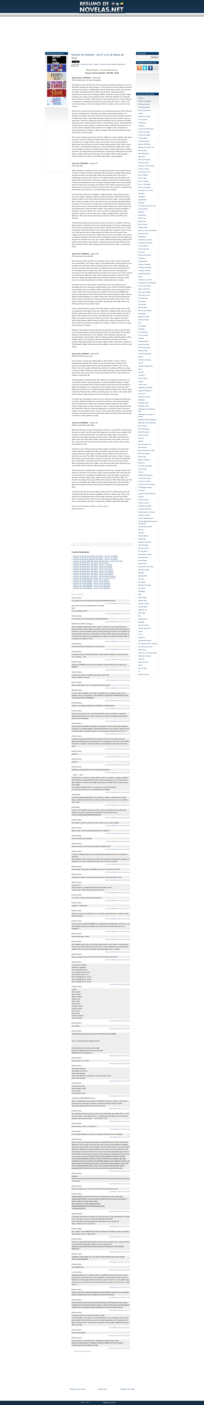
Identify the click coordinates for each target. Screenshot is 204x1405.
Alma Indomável (143, 153)
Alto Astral (141, 156)
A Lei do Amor (143, 119)
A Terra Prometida (144, 135)
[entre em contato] (156, 70)
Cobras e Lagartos (144, 264)
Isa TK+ (140, 363)
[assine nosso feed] (139, 70)
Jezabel (140, 372)
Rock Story (142, 588)
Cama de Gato (143, 233)
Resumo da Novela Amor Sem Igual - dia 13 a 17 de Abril (93, 564)
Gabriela (141, 338)
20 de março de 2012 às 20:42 (119, 1335)
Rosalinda (141, 591)
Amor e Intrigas (143, 181)
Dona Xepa (142, 301)
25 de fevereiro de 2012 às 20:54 (117, 749)
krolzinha (75, 1272)
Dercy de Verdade (144, 292)
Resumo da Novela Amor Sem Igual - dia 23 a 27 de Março (93, 569)
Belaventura (142, 221)
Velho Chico (142, 650)
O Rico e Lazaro (143, 503)
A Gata (140, 113)
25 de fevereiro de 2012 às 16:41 (117, 649)
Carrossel (141, 252)
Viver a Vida (142, 668)
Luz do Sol (141, 393)
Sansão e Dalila (143, 603)
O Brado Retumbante (145, 475)
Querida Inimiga (143, 570)
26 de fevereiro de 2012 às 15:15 (117, 792)
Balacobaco (142, 215)
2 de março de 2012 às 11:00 (119, 1137)
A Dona (140, 98)
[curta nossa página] (150, 70)
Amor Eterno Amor (144, 172)
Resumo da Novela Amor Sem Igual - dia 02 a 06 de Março (93, 575)
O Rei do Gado (143, 500)
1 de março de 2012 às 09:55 (119, 1055)
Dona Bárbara (143, 298)
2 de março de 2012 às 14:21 (119, 1211)
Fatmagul (141, 329)
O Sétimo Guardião (144, 506)
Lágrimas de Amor (144, 397)
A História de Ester (144, 116)
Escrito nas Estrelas (145, 310)
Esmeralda (141, 313)
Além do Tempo (143, 163)
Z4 (139, 671)
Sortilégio (141, 622)
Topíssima (141, 637)
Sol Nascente (142, 619)
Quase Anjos (142, 563)
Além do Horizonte (144, 159)
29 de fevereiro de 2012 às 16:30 (117, 931)
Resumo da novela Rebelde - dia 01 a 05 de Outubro (91, 581)
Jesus (140, 369)
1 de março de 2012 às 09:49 (119, 984)
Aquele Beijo (142, 199)
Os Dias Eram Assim (145, 526)
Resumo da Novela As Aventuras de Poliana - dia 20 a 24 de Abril (96, 556)
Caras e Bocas (143, 246)
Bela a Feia (142, 218)
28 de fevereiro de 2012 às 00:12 (117, 872)
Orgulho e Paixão (144, 515)
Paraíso (140, 530)
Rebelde (96, 64)
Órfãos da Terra (143, 674)
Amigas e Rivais (143, 169)
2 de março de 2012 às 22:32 (119, 1297)
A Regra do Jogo (143, 132)
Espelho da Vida (143, 317)
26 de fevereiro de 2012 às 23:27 (117, 833)
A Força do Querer (144, 110)
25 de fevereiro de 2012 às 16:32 (117, 641)
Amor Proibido (143, 175)
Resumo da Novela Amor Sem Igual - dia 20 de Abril (91, 563)
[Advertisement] (102, 37)
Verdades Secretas (144, 656)
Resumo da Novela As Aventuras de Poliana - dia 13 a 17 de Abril (96, 558)
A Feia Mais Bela (143, 107)
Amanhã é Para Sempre (146, 166)
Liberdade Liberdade (145, 387)
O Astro (140, 472)
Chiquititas (141, 258)
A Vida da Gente (143, 141)
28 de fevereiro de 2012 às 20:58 (117, 918)
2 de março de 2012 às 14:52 (119, 1252)
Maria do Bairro (143, 435)
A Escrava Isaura (144, 104)
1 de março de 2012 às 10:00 (119, 1081)
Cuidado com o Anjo (145, 280)
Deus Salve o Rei (144, 295)
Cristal (140, 276)
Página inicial (102, 1389)
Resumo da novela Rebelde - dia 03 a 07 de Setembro (92, 588)
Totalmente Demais (144, 640)
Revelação (141, 582)
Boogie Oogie (142, 227)
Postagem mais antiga (127, 1389)
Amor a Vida (142, 178)
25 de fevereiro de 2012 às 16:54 (117, 659)
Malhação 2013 (143, 403)
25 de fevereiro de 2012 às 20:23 (117, 700)
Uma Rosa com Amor (145, 647)
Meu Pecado (142, 447)
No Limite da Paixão (145, 466)
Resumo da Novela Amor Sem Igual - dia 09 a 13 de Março (93, 573)
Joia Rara (141, 375)
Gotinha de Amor (144, 344)
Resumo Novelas (105, 64)
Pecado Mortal (143, 536)
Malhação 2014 (143, 406)
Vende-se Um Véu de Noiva (147, 653)
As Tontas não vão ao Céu (147, 206)
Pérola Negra (142, 560)
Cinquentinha (142, 261)
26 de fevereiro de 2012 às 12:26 (117, 772)
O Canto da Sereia (144, 478)
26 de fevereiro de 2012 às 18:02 (117, 817)
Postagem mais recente (77, 1389)
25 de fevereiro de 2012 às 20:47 (117, 721)
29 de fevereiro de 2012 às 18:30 (117, 952)
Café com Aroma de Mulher (147, 230)
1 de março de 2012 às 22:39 (119, 1129)
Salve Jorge (142, 597)
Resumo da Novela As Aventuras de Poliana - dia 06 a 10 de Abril (96, 559)
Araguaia (141, 203)
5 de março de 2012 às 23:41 (119, 1310)
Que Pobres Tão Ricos (146, 566)
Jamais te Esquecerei (145, 366)
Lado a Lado (142, 384)
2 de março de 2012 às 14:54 (119, 1262)
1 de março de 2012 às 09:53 (119, 1021)
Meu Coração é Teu (145, 444)
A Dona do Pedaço (144, 101)
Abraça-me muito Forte (146, 147)
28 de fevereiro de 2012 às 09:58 (117, 880)
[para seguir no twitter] (144, 70)
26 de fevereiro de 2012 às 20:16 (117, 825)
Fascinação (142, 326)
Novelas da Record (86, 64)
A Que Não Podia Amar (146, 129)
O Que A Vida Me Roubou (147, 493)
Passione (141, 533)
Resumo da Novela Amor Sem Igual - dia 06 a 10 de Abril (93, 566)
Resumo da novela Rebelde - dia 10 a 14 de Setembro (92, 586)
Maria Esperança (144, 429)
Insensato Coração (144, 360)
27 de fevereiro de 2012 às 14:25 (117, 841)
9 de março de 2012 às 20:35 (119, 1327)
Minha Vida (142, 456)
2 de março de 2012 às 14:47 (119, 1236)
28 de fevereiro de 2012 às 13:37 (117, 900)
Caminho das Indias (145, 240)
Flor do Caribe (143, 335)
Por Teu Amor (142, 551)
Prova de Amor (143, 557)
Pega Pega (142, 539)
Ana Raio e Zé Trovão (145, 190)
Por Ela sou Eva (143, 548)
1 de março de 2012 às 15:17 (119, 1108)
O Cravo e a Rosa (144, 481)
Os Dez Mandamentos (145, 518)
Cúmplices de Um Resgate (147, 283)
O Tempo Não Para (144, 509)
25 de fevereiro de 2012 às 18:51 (117, 688)
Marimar (141, 438)
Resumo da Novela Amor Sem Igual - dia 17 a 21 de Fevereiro (95, 578)
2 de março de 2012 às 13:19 (119, 1183)
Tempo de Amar (143, 625)
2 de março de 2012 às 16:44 (119, 1287)
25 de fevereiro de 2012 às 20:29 (117, 708)
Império (140, 357)
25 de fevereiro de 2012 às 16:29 (117, 621)
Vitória (140, 665)
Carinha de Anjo (143, 249)
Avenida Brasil (143, 209)
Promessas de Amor (145, 554)
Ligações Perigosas (144, 390)
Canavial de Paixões (145, 243)
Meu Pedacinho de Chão (146, 450)
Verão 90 (141, 659)
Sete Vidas (141, 613)
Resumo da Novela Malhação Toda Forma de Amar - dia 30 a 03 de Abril (98, 561)
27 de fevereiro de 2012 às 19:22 (117, 849)
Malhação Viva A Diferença (147, 423)
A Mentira (141, 126)
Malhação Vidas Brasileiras (147, 420)
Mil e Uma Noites (144, 453)
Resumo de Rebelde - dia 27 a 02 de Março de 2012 (97, 56)
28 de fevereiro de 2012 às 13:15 (117, 892)
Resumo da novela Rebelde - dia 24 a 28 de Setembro (92, 583)
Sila (139, 616)
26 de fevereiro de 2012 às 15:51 (117, 805)
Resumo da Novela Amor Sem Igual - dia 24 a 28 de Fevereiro (95, 576)
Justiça (140, 381)
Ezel (139, 323)
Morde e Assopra (144, 460)
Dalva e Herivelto (144, 289)
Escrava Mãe (142, 307)
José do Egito (142, 378)
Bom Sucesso (142, 224)
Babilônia (141, 212)
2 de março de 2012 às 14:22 (119, 1226)
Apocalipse (142, 196)
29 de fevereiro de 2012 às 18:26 (117, 939)
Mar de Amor (142, 426)
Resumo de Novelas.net (96, 1402)
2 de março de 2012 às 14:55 (119, 1270)
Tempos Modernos (144, 628)
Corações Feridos (144, 270)
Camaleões (142, 236)
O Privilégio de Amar (145, 487)
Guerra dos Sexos (144, 347)
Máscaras (141, 463)
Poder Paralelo (143, 545)
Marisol (140, 441)
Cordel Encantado (144, 273)
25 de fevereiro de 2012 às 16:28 (117, 603)
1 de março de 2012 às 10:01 (119, 1096)
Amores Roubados (144, 187)
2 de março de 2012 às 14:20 (119, 1191)
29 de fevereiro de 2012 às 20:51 (117, 959)
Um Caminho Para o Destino (147, 643)
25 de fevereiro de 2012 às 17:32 (117, 680)
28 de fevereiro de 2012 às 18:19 (117, 908)
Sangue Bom (142, 600)
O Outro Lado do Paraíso (146, 484)
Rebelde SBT (142, 576)
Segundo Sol (142, 610)
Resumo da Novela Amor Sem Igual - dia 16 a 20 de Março (93, 571)
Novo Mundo (142, 469)
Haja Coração (142, 350)
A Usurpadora (142, 138)
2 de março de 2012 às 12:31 (119, 1171)
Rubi (139, 594)
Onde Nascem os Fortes (146, 512)
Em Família (142, 304)
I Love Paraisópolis (144, 353)
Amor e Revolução (144, 184)
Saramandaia (142, 607)
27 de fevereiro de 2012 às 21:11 (117, 864)
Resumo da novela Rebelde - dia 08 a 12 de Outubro (91, 580)
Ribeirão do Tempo (144, 585)
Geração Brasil (143, 341)
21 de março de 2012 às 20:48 (119, 1348)
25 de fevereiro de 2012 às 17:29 (117, 670)
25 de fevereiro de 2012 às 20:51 (117, 734)
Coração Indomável (144, 267)
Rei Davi (141, 579)
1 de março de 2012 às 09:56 (119, 1063)
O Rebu (140, 497)
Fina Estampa (143, 332)
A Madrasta (142, 122)
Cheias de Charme (144, 255)
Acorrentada (142, 150)
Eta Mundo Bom (143, 320)
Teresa (140, 631)
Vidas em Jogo (143, 662)
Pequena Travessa (144, 542)
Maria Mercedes (143, 432)
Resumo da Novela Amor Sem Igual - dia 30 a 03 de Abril (93, 568)
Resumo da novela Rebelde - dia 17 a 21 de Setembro (92, 585)
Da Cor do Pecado (144, 286)
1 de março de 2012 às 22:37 (119, 1121)
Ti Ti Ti (140, 634)
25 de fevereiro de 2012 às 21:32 (117, 756)
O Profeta (141, 490)
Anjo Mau (141, 193)
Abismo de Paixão (144, 144)
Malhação (141, 400)
